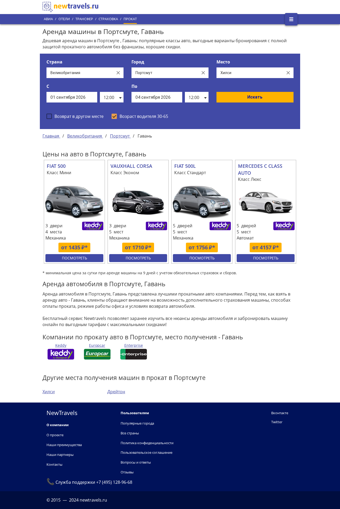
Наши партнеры (60, 454)
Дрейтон (116, 392)
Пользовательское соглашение (146, 452)
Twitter (276, 422)
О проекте (54, 435)
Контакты (54, 464)
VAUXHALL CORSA (131, 166)
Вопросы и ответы (136, 462)
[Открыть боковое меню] (291, 19)
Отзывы (127, 472)
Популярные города (137, 423)
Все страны (130, 433)
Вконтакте (279, 412)
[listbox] (112, 97)
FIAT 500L (185, 166)
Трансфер (84, 19)
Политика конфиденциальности (147, 442)
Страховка (108, 19)
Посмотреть (74, 257)
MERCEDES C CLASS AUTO (260, 169)
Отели (64, 19)
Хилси (48, 392)
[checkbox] (75, 116)
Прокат (130, 19)
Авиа (48, 19)
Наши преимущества (64, 444)
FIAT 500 (56, 166)
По (134, 86)
